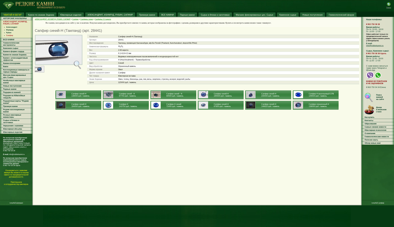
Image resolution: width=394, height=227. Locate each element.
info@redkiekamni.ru (17, 154)
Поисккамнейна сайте (380, 97)
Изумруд (9, 30)
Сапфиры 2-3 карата (103, 19)
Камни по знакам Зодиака (14, 55)
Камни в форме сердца (13, 51)
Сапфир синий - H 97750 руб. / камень (127, 95)
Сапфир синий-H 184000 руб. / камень (80, 105)
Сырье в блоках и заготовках (11, 121)
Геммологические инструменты (11, 44)
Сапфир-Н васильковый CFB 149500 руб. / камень (321, 95)
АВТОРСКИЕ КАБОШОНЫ (15, 18)
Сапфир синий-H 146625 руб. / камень (270, 105)
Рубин (8, 33)
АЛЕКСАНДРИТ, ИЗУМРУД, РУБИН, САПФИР (15, 23)
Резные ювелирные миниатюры (12, 116)
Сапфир (9, 35)
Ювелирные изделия (12, 132)
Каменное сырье (10, 48)
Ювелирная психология (375, 130)
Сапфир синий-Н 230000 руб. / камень (270, 95)
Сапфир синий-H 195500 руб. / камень (223, 95)
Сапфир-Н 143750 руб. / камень (128, 105)
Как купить (369, 117)
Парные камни (9, 89)
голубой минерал (16, 203)
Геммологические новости (377, 137)
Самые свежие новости (375, 127)
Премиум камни (10, 106)
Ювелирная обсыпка (12, 129)
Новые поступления (12, 86)
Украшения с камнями (13, 126)
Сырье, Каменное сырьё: (377, 51)
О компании (370, 133)
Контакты (369, 120)
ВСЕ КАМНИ (8, 40)
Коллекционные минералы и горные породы (16, 71)
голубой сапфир (378, 203)
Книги (5, 66)
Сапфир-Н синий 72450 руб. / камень (174, 105)
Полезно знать (371, 140)
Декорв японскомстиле (381, 109)
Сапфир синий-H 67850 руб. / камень (222, 105)
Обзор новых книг (373, 143)
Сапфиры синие (86, 19)
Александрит (11, 27)
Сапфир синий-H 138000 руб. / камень (80, 95)
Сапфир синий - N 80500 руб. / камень (174, 95)
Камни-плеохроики (11, 63)
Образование (371, 124)
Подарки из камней (11, 92)
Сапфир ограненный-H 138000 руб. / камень (319, 105)
